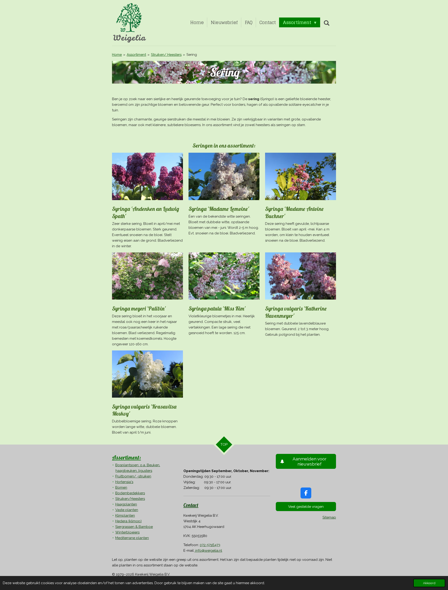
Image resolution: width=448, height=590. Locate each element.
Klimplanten (125, 515)
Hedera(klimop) (128, 521)
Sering (191, 55)
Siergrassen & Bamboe (134, 527)
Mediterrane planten (132, 538)
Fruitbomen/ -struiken (133, 476)
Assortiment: (126, 457)
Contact (190, 505)
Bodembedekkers (130, 493)
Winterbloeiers (127, 532)
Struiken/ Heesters (166, 55)
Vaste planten (126, 510)
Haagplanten (126, 504)
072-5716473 (210, 545)
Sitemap (329, 517)
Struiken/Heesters (130, 499)
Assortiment (136, 55)
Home (117, 55)
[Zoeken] (326, 23)
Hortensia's (124, 482)
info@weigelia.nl (208, 550)
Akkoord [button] (429, 583)
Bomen (121, 487)
